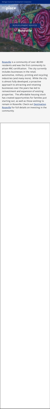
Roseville (6, 62)
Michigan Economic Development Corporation (16, 2)
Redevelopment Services (25, 25)
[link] (9, 8)
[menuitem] (40, 8)
